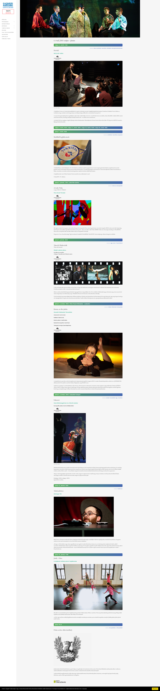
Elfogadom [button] (155, 688)
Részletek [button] (84, 688)
